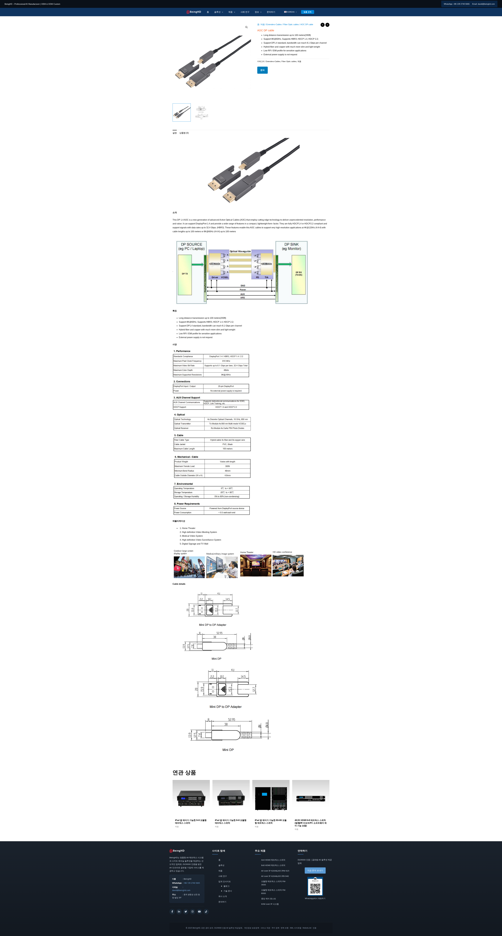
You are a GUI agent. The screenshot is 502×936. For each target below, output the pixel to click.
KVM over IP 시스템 (270, 904)
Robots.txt (307, 928)
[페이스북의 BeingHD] (172, 911)
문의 (262, 70)
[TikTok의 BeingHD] (206, 911)
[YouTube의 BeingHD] (199, 911)
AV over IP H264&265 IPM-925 (275, 870)
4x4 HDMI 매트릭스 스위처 (273, 860)
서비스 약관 (265, 928)
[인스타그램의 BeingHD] (192, 911)
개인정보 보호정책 (251, 928)
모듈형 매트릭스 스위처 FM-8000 (273, 892)
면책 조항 (285, 928)
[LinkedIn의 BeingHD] (179, 911)
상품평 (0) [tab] (184, 133)
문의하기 (222, 901)
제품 (263, 24)
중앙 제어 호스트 (268, 898)
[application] (222, 11)
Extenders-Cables (274, 24)
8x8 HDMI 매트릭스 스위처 (273, 865)
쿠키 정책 (275, 928)
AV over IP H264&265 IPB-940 (275, 876)
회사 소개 (222, 896)
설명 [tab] (175, 133)
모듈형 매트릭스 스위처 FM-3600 (273, 883)
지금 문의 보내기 (315, 870)
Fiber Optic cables (291, 24)
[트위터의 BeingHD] (186, 911)
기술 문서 (228, 891)
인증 (314, 928)
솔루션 (221, 865)
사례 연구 (222, 876)
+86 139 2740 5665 (461, 4)
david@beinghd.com (486, 4)
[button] (246, 27)
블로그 (226, 886)
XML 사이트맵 (295, 928)
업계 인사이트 (224, 881)
